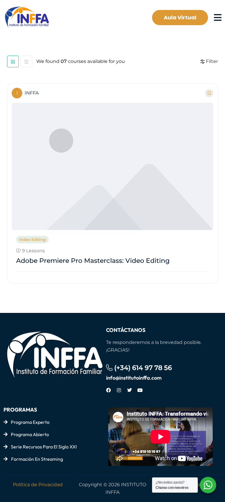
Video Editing (32, 239)
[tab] (13, 61)
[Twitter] (129, 390)
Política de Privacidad (38, 484)
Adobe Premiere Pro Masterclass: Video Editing (93, 261)
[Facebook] (108, 390)
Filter (212, 61)
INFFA (27, 93)
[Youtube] (140, 390)
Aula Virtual (180, 17)
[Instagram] (119, 390)
